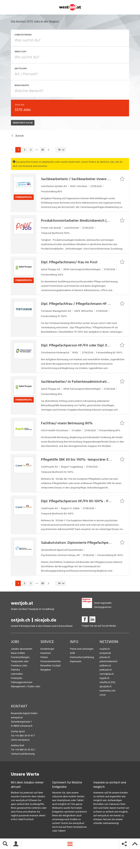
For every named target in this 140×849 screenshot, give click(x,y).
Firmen (44, 657)
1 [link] (18, 150)
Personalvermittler (50, 661)
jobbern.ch (105, 665)
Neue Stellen (18, 653)
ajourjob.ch (106, 686)
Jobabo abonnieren (21, 649)
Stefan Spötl (18, 731)
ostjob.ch (20, 620)
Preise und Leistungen (82, 649)
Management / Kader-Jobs (25, 686)
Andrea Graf (17, 745)
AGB (72, 653)
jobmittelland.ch (108, 661)
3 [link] (30, 150)
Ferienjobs (16, 678)
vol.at (103, 695)
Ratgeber (45, 670)
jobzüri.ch (105, 657)
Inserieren (45, 653)
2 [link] (24, 150)
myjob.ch (104, 678)
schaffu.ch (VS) (107, 682)
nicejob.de (45, 620)
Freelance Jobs (19, 665)
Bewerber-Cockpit (50, 665)
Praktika (15, 670)
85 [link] (42, 150)
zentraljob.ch (107, 674)
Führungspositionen (21, 682)
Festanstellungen (20, 657)
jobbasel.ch (106, 670)
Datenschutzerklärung (82, 657)
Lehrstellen (17, 674)
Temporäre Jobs (19, 661)
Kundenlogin (47, 649)
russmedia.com (107, 690)
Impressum (75, 661)
